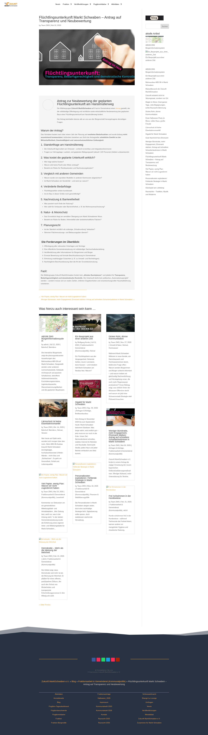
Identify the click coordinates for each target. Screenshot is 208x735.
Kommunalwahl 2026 (104, 710)
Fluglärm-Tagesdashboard (59, 706)
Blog (74, 681)
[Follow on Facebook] (94, 660)
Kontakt (104, 714)
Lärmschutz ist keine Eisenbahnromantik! (51, 422)
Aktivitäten (115, 4)
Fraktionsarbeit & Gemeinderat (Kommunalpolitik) (50, 562)
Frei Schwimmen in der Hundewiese (120, 497)
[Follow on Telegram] (108, 660)
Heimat (59, 430)
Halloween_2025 (104, 698)
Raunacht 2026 (104, 723)
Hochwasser (113, 348)
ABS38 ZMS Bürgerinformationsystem (52, 338)
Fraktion (66, 4)
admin (46, 344)
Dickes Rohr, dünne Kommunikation (118, 337)
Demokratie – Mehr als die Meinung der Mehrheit (52, 550)
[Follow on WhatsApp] (103, 660)
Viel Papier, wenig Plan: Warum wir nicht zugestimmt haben (52, 485)
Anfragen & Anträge (83, 411)
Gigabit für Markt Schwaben (83, 403)
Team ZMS (45, 25)
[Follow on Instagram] (98, 660)
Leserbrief (60, 497)
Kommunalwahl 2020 (104, 706)
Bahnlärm (52, 347)
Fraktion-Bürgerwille (58, 723)
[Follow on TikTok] (113, 660)
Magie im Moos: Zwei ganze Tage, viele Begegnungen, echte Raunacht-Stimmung (156, 105)
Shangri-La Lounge (149, 698)
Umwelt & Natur (115, 345)
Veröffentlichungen (81, 4)
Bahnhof (44, 347)
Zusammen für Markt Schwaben (149, 723)
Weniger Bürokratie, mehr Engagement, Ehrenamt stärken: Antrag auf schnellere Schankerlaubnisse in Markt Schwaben (119, 436)
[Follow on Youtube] (118, 660)
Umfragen (149, 702)
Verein (57, 4)
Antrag (118, 108)
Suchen (165, 26)
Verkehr (44, 433)
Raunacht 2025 (104, 719)
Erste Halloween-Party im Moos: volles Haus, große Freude (155, 121)
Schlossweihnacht (149, 694)
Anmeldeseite (59, 698)
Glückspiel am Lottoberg (155, 188)
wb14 (44, 559)
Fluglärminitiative (99, 4)
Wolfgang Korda (83, 342)
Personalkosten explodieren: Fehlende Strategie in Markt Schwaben (86, 479)
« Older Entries (44, 605)
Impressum (104, 702)
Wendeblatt (149, 714)
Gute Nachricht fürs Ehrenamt (157, 138)
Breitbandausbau (81, 414)
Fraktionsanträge (104, 694)
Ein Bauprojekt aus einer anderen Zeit (84, 337)
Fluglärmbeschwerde (59, 710)
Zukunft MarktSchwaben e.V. (55, 681)
